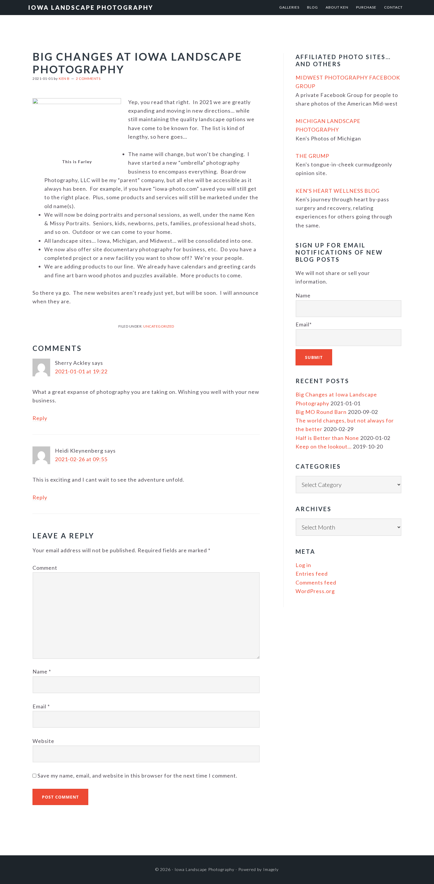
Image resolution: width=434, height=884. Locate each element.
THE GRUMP (312, 156)
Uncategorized (158, 326)
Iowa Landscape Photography (90, 7)
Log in (303, 565)
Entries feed (312, 573)
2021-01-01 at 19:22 (81, 371)
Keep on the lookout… (324, 446)
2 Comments (88, 78)
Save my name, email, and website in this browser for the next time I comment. (137, 775)
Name (41, 671)
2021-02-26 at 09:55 (81, 459)
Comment (44, 567)
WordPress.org (315, 591)
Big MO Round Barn (321, 412)
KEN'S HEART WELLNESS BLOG (338, 190)
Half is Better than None (327, 438)
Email (41, 706)
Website (43, 741)
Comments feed (316, 582)
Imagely (271, 869)
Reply (39, 418)
